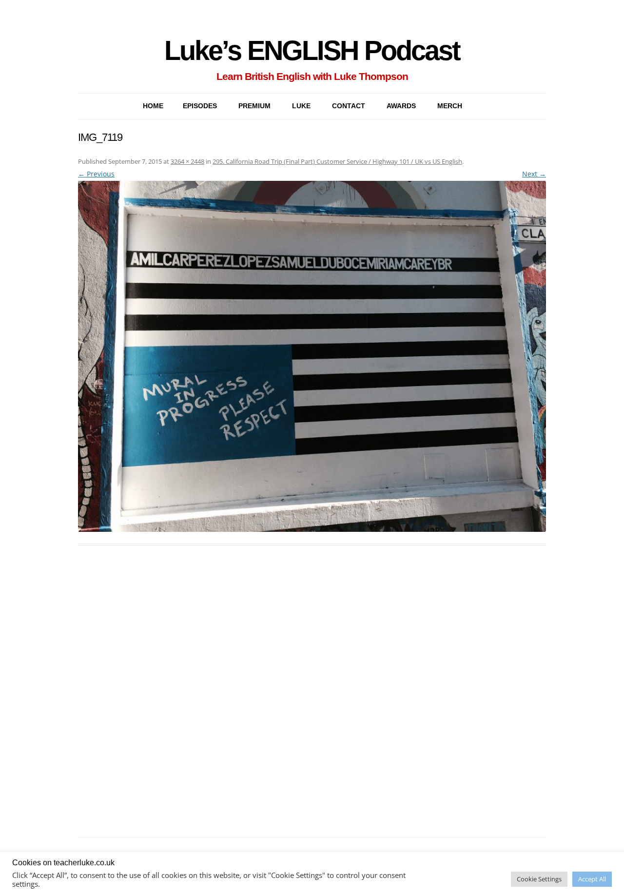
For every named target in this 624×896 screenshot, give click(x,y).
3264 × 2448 (187, 161)
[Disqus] (312, 702)
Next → (534, 173)
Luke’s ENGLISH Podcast (312, 50)
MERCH (449, 106)
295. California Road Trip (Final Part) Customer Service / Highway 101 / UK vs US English (337, 161)
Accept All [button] (592, 879)
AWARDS (401, 106)
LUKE (301, 106)
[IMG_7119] (312, 356)
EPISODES (200, 106)
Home (153, 106)
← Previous (96, 173)
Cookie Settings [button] (539, 879)
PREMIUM (254, 106)
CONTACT (348, 106)
